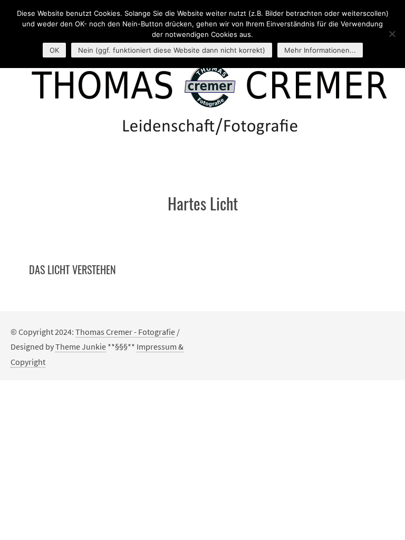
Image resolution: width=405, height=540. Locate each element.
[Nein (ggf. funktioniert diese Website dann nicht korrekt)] (392, 33)
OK (54, 50)
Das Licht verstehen (72, 269)
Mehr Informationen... (320, 50)
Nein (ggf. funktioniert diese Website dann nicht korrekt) (171, 50)
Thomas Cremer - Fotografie (125, 331)
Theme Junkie (80, 346)
